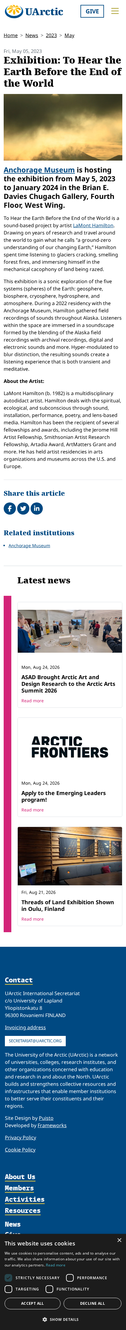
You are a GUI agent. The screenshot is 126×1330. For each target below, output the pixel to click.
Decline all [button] (92, 1303)
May (69, 35)
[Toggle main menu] (115, 11)
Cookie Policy (20, 1149)
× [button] (119, 1240)
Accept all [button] (32, 1303)
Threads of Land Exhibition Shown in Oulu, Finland (67, 905)
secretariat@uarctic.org (35, 1041)
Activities (25, 1199)
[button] (63, 1319)
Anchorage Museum (39, 170)
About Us (20, 1177)
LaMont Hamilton (93, 225)
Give (92, 11)
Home (11, 35)
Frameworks (52, 1125)
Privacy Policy (20, 1137)
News (31, 35)
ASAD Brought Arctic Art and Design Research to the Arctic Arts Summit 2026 (68, 683)
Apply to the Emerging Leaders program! (63, 796)
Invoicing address (25, 1027)
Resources (23, 1211)
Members (19, 1188)
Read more (32, 700)
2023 (51, 35)
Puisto (46, 1118)
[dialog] (63, 1282)
